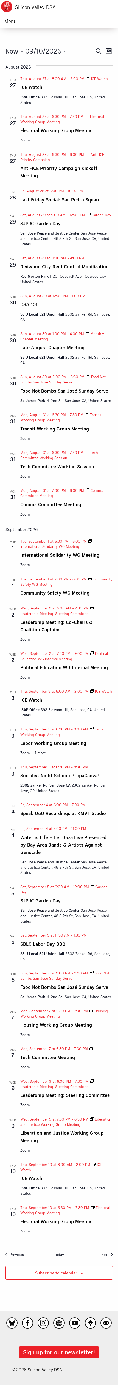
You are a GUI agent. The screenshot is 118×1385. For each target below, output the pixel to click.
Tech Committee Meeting (47, 1057)
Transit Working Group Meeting (54, 428)
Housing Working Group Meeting (56, 1025)
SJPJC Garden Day (40, 223)
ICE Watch (31, 87)
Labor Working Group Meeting (53, 743)
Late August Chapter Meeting (52, 347)
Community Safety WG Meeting (54, 593)
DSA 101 (29, 304)
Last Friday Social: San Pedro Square (60, 199)
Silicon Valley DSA (35, 7)
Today (59, 1254)
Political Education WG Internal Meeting (64, 667)
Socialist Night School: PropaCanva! (59, 775)
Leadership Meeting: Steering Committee (65, 1095)
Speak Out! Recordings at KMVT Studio (63, 813)
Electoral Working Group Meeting (56, 130)
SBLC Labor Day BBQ (43, 944)
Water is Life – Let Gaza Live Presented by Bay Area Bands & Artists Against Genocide (63, 844)
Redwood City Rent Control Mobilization (64, 266)
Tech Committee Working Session (57, 466)
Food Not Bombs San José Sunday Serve (64, 391)
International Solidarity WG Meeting (59, 555)
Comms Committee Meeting (50, 504)
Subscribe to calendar (56, 1272)
